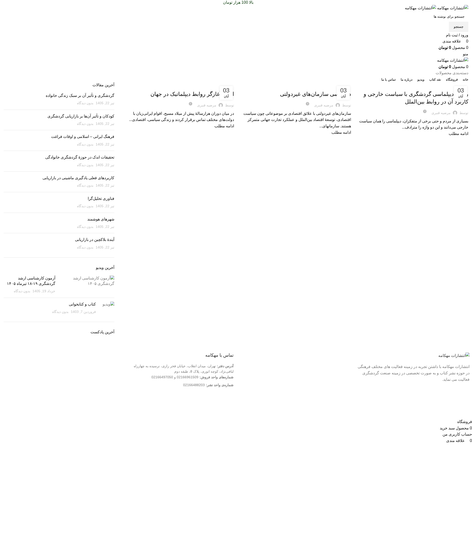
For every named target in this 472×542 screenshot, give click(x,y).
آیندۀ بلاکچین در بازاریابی (94, 239)
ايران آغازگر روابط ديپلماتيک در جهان (192, 94)
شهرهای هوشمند (100, 219)
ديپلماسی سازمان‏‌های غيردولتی (315, 94)
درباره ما (341, 366)
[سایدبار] (466, 412)
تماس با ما (339, 374)
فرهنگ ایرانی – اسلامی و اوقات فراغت (82, 136)
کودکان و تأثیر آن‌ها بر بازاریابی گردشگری (80, 116)
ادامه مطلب (458, 134)
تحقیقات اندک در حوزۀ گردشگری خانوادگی (79, 157)
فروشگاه (340, 382)
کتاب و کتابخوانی (82, 304)
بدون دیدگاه (85, 103)
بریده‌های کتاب (457, 85)
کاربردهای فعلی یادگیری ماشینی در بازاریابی (78, 178)
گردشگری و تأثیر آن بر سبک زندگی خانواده (80, 95)
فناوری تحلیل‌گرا (101, 198)
